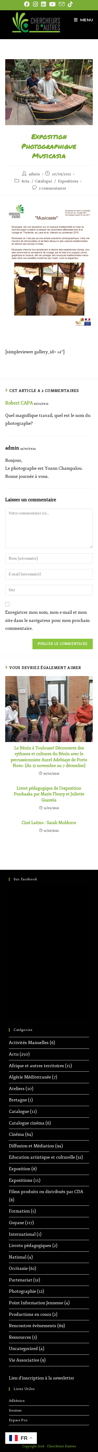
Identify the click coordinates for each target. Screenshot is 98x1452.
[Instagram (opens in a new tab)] (35, 4)
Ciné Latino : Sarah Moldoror (49, 822)
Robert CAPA (19, 403)
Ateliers (17, 1088)
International (22, 1234)
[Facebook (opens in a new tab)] (27, 4)
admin (34, 174)
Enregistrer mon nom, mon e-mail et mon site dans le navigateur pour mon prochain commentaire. (47, 620)
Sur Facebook (25, 879)
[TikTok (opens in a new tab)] (70, 4)
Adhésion (17, 1401)
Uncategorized (23, 1348)
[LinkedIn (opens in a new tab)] (43, 4)
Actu (25, 181)
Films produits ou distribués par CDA (46, 1191)
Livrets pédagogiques (30, 1245)
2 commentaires (52, 188)
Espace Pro (18, 1420)
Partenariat (20, 1280)
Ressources (20, 1337)
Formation (19, 1211)
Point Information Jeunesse (36, 1303)
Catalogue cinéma (26, 1123)
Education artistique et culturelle (42, 1157)
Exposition (19, 1169)
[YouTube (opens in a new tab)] (52, 4)
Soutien (15, 1410)
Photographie (22, 1291)
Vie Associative (24, 1360)
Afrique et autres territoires (36, 1065)
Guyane (16, 1222)
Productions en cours (30, 1314)
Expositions (68, 181)
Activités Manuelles (29, 1042)
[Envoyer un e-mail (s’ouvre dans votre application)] (61, 4)
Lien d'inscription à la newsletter (41, 1378)
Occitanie (18, 1268)
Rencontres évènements (32, 1325)
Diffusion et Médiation (31, 1146)
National (17, 1257)
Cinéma (16, 1134)
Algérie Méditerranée (30, 1077)
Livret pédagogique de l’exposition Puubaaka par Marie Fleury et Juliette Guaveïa (49, 794)
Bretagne (18, 1100)
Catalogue (43, 181)
